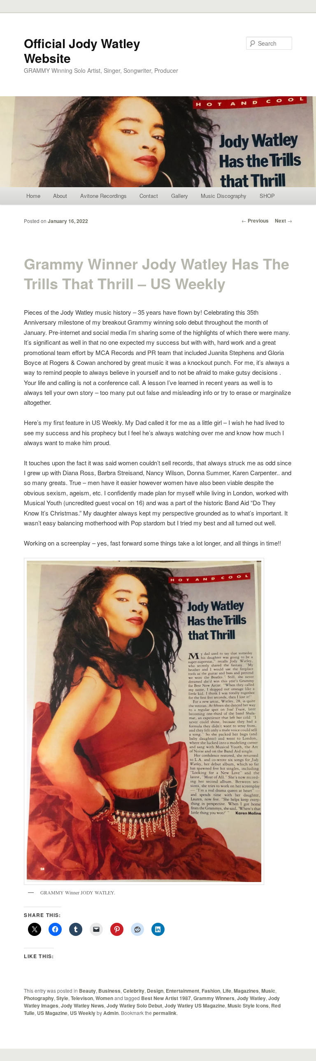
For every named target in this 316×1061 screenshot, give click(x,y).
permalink (165, 1013)
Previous (255, 220)
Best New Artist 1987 (166, 998)
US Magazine (52, 1013)
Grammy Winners (214, 998)
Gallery (179, 196)
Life (227, 990)
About (60, 196)
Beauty (87, 990)
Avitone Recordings (103, 196)
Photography (39, 998)
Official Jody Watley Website (82, 50)
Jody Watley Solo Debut (134, 1005)
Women (104, 998)
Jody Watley (251, 998)
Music (268, 990)
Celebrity (133, 990)
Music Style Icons (248, 1005)
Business (109, 990)
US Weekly (82, 1013)
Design (155, 990)
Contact (148, 196)
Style (62, 998)
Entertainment (182, 990)
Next (283, 220)
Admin (110, 1013)
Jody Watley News (82, 1005)
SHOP (267, 196)
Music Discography (223, 196)
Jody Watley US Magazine (195, 1005)
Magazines (246, 990)
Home (33, 196)
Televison (82, 998)
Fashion (211, 990)
